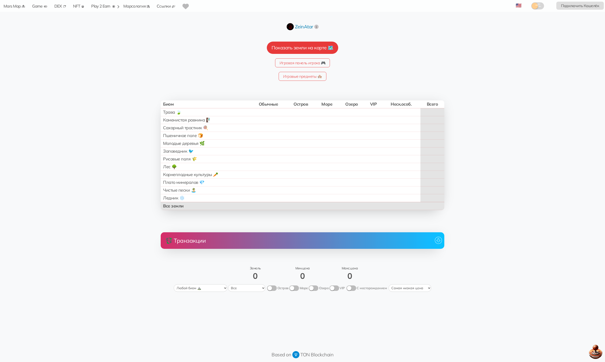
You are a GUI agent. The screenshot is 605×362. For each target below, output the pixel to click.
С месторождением (372, 288)
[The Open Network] (295, 355)
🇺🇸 (519, 5)
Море (304, 288)
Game (37, 6)
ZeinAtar (304, 27)
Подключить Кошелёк (580, 5)
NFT (76, 6)
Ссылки (164, 6)
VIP (342, 288)
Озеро (324, 288)
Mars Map (12, 6)
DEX (58, 6)
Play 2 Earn (101, 6)
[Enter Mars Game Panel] (595, 352)
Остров (283, 288)
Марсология (134, 6)
